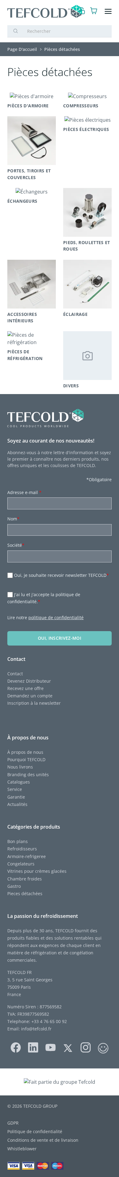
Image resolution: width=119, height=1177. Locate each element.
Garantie (16, 797)
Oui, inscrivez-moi (59, 638)
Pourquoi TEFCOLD (26, 759)
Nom (13, 519)
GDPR (13, 1123)
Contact (15, 674)
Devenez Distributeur (29, 681)
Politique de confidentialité (34, 1131)
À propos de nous (25, 752)
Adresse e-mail (24, 492)
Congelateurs (20, 864)
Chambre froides (24, 879)
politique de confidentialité (56, 617)
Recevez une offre (25, 688)
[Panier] (93, 11)
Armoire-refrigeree (26, 856)
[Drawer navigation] (108, 11)
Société (15, 545)
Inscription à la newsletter (34, 703)
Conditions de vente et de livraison (42, 1140)
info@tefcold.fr (36, 1029)
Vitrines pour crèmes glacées (37, 871)
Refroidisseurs (22, 849)
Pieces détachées (24, 893)
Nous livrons (20, 767)
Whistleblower (22, 1149)
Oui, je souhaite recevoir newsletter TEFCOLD (61, 575)
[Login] (81, 11)
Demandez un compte (29, 696)
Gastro (14, 886)
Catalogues (18, 782)
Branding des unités (28, 774)
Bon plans (17, 841)
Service (15, 789)
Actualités (17, 804)
